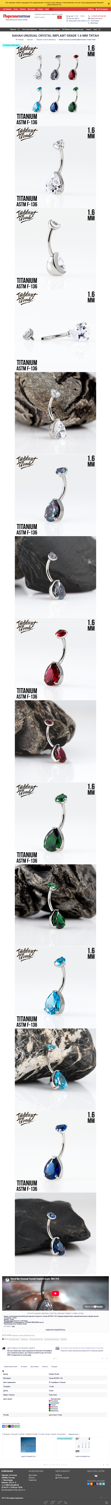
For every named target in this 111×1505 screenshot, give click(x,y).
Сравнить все (73, 1434)
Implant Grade (15, 1339)
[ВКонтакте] (3, 1426)
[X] (9, 1426)
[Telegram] (18, 1426)
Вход (91, 9)
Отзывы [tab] (24, 1367)
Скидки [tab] (54, 1367)
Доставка (31, 9)
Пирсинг (13, 29)
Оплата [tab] (45, 1367)
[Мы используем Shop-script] (105, 1497)
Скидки (40, 9)
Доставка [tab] (34, 1367)
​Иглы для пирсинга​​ (29, 29)
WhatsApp (94, 23)
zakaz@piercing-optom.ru (78, 21)
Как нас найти (74, 18)
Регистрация (103, 9)
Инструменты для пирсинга (49, 29)
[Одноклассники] (6, 1426)
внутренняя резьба (52, 1339)
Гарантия (32, 1480)
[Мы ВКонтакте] (95, 1475)
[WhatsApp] (15, 1426)
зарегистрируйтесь (55, 1329)
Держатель (46, 14)
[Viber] (12, 1426)
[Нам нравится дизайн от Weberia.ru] (101, 1498)
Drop (33, 1335)
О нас (16, 9)
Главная (8, 9)
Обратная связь (96, 18)
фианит (25, 1339)
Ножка (60, 14)
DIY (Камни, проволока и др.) (73, 29)
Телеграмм (95, 21)
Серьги (88, 29)
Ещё (47, 9)
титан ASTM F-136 (37, 1339)
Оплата (22, 9)
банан (64, 1339)
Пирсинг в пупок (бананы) (21, 1335)
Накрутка (54, 14)
